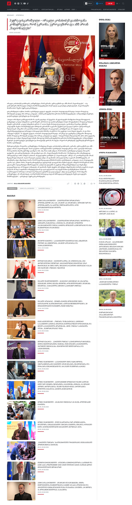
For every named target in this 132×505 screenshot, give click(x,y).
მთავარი (10, 15)
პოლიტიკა (20, 15)
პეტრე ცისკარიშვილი (27, 188)
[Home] (9, 3)
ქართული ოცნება (44, 188)
